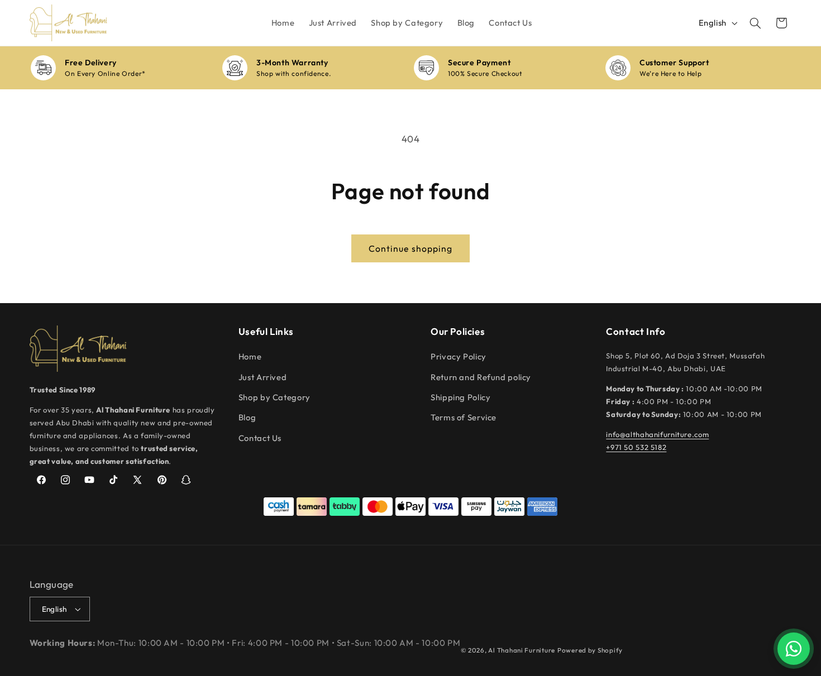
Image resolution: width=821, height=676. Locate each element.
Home (250, 356)
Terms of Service (464, 417)
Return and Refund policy (481, 377)
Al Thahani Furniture (521, 650)
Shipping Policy (460, 397)
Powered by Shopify (590, 650)
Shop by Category (274, 397)
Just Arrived (262, 377)
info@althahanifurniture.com (657, 434)
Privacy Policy (458, 356)
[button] (755, 23)
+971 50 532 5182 (636, 447)
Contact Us (259, 438)
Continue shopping (410, 248)
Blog (247, 417)
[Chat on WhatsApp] (793, 648)
